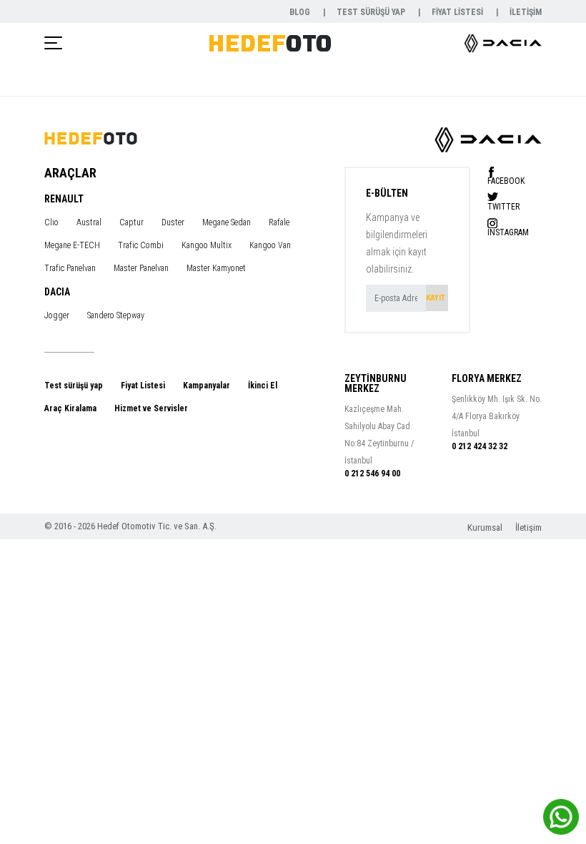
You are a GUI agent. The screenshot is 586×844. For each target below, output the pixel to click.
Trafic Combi (141, 245)
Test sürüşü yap (73, 385)
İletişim (528, 527)
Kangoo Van (270, 245)
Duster (173, 222)
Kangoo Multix (207, 245)
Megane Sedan (226, 222)
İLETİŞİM (526, 12)
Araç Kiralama (70, 408)
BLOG (300, 12)
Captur (131, 222)
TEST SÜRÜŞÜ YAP (372, 12)
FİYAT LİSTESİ (458, 12)
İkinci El (262, 385)
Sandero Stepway (115, 315)
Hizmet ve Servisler (151, 408)
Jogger (56, 315)
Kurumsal (486, 527)
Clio (51, 222)
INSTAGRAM (508, 232)
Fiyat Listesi (143, 385)
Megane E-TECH (72, 245)
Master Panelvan (141, 268)
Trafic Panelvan (70, 268)
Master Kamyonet (216, 268)
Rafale (279, 222)
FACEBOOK (506, 180)
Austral (88, 222)
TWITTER (503, 206)
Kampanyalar (206, 385)
